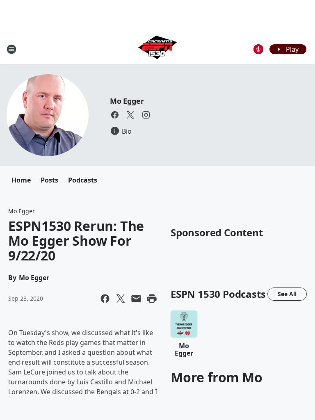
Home (21, 180)
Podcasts (82, 180)
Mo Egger (127, 101)
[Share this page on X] (120, 298)
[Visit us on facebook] (115, 115)
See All (287, 294)
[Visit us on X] (130, 115)
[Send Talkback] (258, 49)
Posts (49, 180)
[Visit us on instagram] (146, 115)
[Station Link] (157, 49)
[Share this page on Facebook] (105, 298)
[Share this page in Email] (136, 298)
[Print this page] (152, 298)
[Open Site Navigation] (11, 49)
